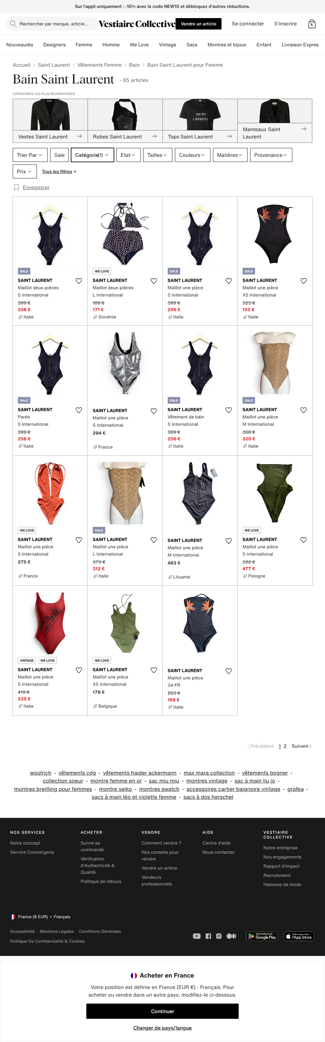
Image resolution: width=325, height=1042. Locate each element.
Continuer (162, 1011)
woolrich (40, 773)
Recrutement (277, 875)
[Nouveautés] (38, 44)
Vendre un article (198, 23)
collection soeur (63, 781)
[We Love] (153, 44)
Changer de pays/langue (162, 1028)
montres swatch (159, 789)
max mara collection (209, 773)
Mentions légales (57, 931)
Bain (134, 65)
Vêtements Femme (99, 65)
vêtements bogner (265, 773)
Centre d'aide (216, 843)
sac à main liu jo (255, 781)
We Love (139, 44)
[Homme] (124, 44)
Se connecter (248, 23)
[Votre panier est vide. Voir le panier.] (312, 23)
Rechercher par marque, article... (54, 23)
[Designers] (70, 44)
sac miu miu (164, 781)
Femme (84, 44)
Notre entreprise (280, 848)
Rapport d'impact (281, 866)
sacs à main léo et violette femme (134, 797)
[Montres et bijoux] (251, 44)
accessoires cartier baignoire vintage (233, 789)
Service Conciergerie (32, 852)
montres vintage (207, 781)
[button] (312, 23)
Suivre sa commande (92, 846)
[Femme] (97, 44)
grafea (296, 789)
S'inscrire (285, 23)
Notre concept (25, 843)
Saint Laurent (54, 65)
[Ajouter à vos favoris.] (79, 281)
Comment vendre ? (162, 843)
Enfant (264, 44)
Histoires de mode (282, 884)
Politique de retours (101, 881)
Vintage (167, 44)
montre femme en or (116, 781)
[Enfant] (276, 44)
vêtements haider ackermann (140, 773)
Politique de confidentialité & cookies (47, 941)
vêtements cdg (77, 773)
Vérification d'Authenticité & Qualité (98, 866)
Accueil (21, 65)
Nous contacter (218, 852)
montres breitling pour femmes (53, 789)
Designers (54, 44)
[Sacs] (202, 44)
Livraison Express (301, 44)
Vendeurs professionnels (157, 880)
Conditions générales (100, 931)
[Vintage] (181, 44)
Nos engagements (282, 857)
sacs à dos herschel (208, 797)
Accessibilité (22, 931)
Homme (111, 44)
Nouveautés (19, 44)
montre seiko (115, 789)
